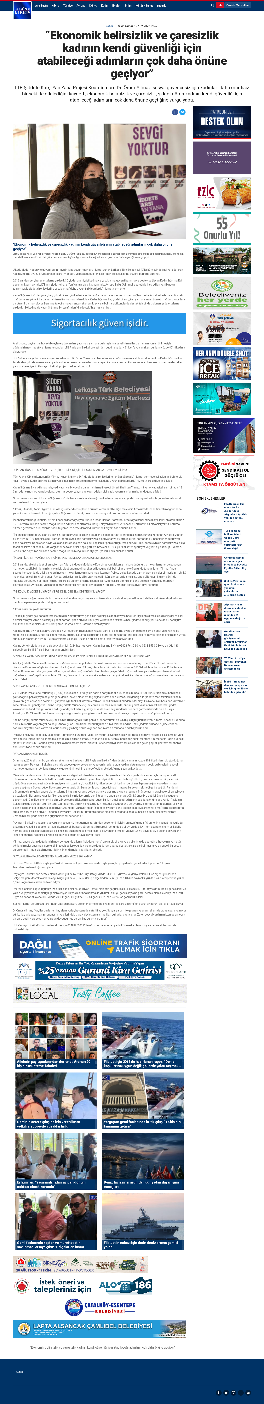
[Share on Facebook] (175, 112)
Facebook (219, 1393)
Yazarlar (162, 5)
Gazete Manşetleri (237, 5)
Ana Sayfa (41, 5)
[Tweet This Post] (182, 112)
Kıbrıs (55, 5)
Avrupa (81, 5)
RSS (241, 1393)
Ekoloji (116, 5)
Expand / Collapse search (212, 5)
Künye (20, 1371)
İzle (220, 5)
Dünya (93, 5)
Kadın (104, 5)
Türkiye (68, 5)
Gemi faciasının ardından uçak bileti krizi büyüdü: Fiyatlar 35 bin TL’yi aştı (235, 564)
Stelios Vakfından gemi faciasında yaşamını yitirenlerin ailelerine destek (235, 588)
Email (248, 1393)
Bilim (128, 5)
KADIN (109, 26)
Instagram (233, 1393)
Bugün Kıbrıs (22, 10)
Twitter (226, 1393)
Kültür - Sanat (144, 5)
